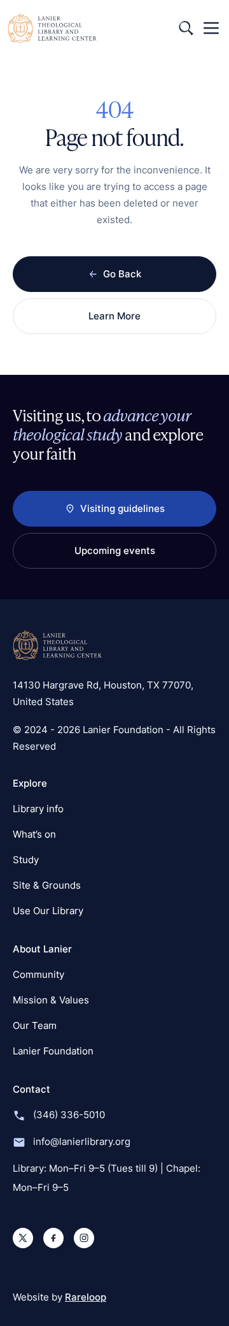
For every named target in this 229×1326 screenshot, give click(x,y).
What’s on (34, 834)
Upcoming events (114, 550)
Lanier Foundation (53, 1051)
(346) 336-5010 (69, 1114)
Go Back (122, 273)
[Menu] (211, 28)
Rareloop (85, 1297)
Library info (38, 808)
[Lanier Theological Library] (57, 645)
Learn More (114, 316)
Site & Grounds (47, 885)
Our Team (35, 1025)
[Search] (186, 28)
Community (38, 974)
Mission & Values (51, 1000)
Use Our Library (48, 910)
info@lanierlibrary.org (81, 1141)
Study (26, 859)
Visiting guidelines (122, 508)
